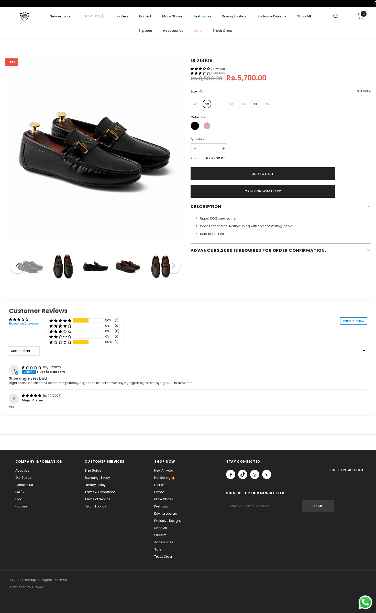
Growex (37, 587)
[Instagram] (254, 474)
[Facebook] (230, 474)
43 (243, 104)
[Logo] (24, 17)
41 (219, 104)
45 (267, 104)
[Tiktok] (242, 474)
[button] (201, 69)
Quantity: (198, 139)
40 (207, 104)
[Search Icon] (335, 15)
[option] (95, 148)
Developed (18, 587)
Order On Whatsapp (263, 191)
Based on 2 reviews (24, 323)
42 (231, 104)
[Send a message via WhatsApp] (365, 602)
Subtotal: (198, 158)
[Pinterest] (266, 474)
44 (255, 104)
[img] (32, 367)
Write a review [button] (353, 321)
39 (195, 104)
